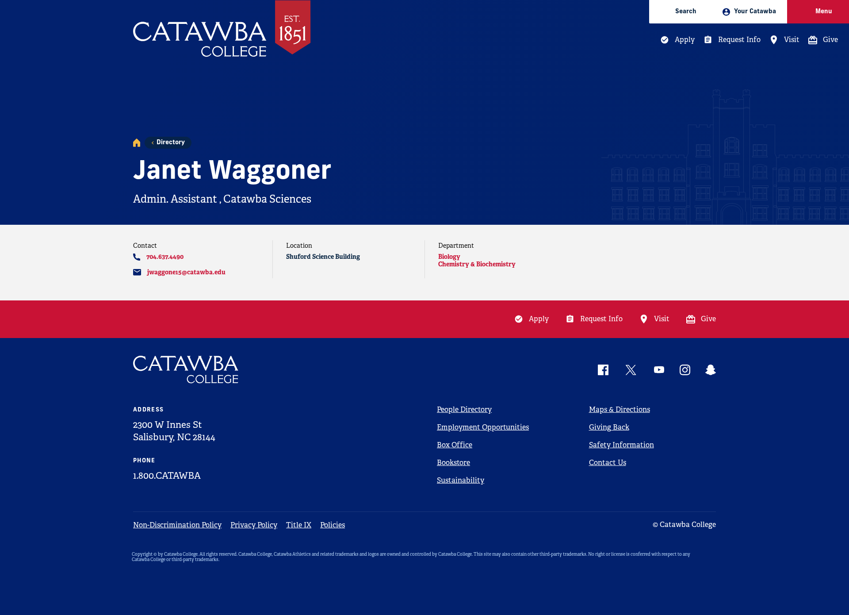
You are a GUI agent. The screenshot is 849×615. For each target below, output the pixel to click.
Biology (449, 257)
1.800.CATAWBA (167, 475)
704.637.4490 (165, 257)
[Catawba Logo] (186, 370)
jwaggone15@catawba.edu (186, 272)
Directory (171, 142)
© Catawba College (684, 524)
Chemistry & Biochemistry (477, 264)
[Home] (136, 142)
